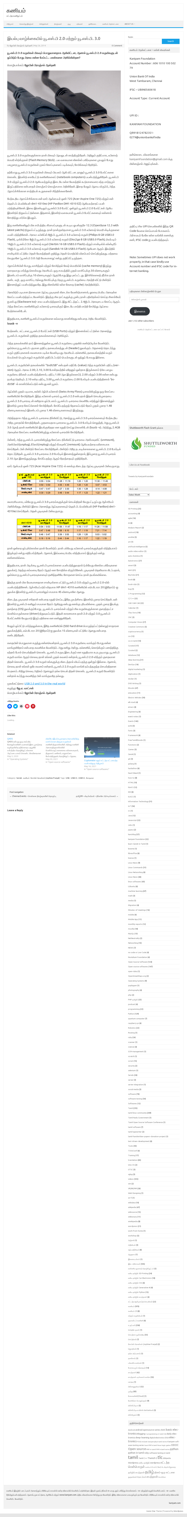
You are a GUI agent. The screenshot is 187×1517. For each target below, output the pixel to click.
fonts (130, 731)
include (144, 1442)
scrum (130, 1061)
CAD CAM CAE (134, 603)
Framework (133, 735)
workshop (132, 1236)
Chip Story (132, 613)
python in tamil (136, 1452)
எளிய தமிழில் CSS (135, 1283)
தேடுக (130, 37)
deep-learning (142, 1437)
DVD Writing (133, 683)
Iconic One (151, 1511)
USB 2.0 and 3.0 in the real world (44, 683)
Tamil (130, 1108)
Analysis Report (134, 528)
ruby (130, 1037)
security (131, 1066)
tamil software (134, 1127)
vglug (130, 1174)
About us (129, 24)
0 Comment (117, 45)
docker (131, 679)
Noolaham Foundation (137, 957)
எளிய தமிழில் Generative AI (139, 1287)
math (130, 896)
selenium (132, 1070)
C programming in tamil (154, 1434)
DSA (167, 1437)
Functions (132, 745)
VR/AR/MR (132, 1188)
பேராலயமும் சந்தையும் (136, 1368)
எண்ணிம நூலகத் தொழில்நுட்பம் (141, 1269)
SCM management (135, 1051)
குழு (69, 24)
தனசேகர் (132, 1358)
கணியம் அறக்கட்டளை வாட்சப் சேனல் (154, 329)
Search (171, 41)
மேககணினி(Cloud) (136, 1396)
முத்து (130, 1391)
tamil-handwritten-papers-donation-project (147, 1136)
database (132, 655)
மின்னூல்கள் (43, 24)
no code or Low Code (137, 952)
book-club (132, 584)
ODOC (175, 1445)
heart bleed (133, 773)
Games (131, 749)
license (131, 858)
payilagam (132, 985)
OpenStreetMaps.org (137, 976)
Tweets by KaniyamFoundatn (141, 476)
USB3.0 (81, 778)
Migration (132, 905)
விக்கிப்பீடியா (133, 1406)
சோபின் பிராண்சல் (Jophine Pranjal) (45, 778)
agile (130, 518)
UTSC (130, 1169)
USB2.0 (74, 778)
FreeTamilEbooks (135, 740)
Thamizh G (152, 1458)
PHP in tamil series (163, 1449)
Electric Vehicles (134, 697)
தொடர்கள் (141, 1477)
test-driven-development (138, 1141)
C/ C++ (131, 598)
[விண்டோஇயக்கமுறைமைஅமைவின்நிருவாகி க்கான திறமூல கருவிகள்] (65, 750)
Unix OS (131, 1165)
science (131, 1047)
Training (131, 1155)
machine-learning (135, 891)
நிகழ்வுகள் (58, 24)
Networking (133, 943)
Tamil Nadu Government (138, 1118)
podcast (131, 1004)
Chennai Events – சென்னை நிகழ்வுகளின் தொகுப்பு (33, 796)
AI (129, 523)
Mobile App (133, 919)
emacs (131, 707)
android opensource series (147, 1430)
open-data (132, 971)
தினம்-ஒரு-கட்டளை (164, 1472)
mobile (131, 915)
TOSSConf (132, 1151)
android (131, 532)
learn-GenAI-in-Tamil (137, 844)
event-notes (133, 716)
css (129, 636)
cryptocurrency (134, 631)
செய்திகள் (132, 1339)
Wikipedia (167, 1458)
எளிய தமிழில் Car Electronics (139, 1278)
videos (131, 1179)
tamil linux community (137, 1113)
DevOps (131, 664)
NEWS (130, 948)
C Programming (134, 594)
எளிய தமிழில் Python (136, 1292)
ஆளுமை (131, 1254)
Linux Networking (135, 872)
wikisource (132, 1212)
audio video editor (136, 551)
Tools (130, 1146)
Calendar (132, 608)
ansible (131, 537)
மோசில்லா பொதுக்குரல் (137, 1401)
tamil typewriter (135, 1132)
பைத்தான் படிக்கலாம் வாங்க (139, 1377)
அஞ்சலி (131, 1240)
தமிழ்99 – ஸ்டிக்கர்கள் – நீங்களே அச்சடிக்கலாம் (97, 796)
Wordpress (133, 1463)
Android (131, 1430)
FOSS (139, 1442)
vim (129, 1184)
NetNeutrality (134, 938)
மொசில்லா (162, 1477)
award (131, 565)
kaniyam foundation (136, 839)
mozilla (131, 929)
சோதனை (90, 778)
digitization (133, 674)
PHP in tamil (151, 1449)
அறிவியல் (132, 1245)
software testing (135, 1099)
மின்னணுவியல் (134, 1387)
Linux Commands (135, 867)
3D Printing (132, 509)
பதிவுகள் (79, 24)
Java (130, 816)
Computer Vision (135, 622)
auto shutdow (134, 556)
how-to (131, 778)
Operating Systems (136, 981)
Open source (137, 1449)
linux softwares (134, 882)
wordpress (132, 1226)
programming (134, 1009)
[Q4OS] (26, 749)
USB (67, 778)
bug (129, 589)
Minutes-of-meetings (137, 910)
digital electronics (157, 1438)
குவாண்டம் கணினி (135, 1321)
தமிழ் (149, 1471)
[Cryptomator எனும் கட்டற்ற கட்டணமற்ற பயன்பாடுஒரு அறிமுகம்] (102, 747)
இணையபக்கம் (134, 1259)
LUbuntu (131, 886)
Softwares (132, 1103)
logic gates (166, 1445)
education (132, 693)
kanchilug (132, 834)
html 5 (130, 787)
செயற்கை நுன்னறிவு (136, 1335)
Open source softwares (138, 966)
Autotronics (133, 561)
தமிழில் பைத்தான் (136, 1472)
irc (129, 811)
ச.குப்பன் (131, 1325)
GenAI (130, 754)
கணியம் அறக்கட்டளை (110, 24)
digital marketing (135, 669)
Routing (131, 1033)
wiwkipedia (133, 1221)
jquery (130, 830)
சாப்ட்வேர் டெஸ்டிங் (160, 1467)
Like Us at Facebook (140, 464)
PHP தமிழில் (133, 1000)
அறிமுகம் (10, 24)
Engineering (133, 712)
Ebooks (131, 688)
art (129, 542)
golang (131, 764)
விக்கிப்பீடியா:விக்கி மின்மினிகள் (140, 1410)
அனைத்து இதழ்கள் (26, 24)
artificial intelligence (136, 547)
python (174, 1448)
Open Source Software (137, 962)
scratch (131, 1056)
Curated (131, 646)
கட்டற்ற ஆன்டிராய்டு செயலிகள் (140, 1302)
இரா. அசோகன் (134, 1264)
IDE (129, 792)
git (129, 759)
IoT (129, 806)
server (130, 1080)
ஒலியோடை (93, 24)
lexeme (131, 849)
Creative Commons (136, 627)
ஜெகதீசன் (132, 1349)
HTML (130, 782)
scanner (131, 1042)
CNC (130, 617)
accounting (132, 513)
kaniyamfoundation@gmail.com (149, 159)
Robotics (132, 1028)
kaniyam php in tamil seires (157, 1442)
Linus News (132, 863)
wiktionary (132, 1217)
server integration (135, 1085)
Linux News (133, 877)
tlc (160, 1457)
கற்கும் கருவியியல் (135, 1316)
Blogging (141, 1434)
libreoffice (132, 853)
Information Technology (138, 801)
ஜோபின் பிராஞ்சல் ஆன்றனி (21, 45)
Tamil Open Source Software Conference (145, 1122)
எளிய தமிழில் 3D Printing (138, 1273)
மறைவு (130, 1382)
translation (132, 1160)
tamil (133, 1457)
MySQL (131, 934)
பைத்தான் (132, 1372)
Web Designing (134, 1193)
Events (131, 721)
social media (133, 1089)
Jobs (130, 825)
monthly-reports (135, 924)
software (132, 1094)
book (130, 579)
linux (159, 1445)
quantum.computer (136, 1019)
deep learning (134, 660)
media (130, 900)
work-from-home (135, 1231)
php (129, 995)
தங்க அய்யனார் (134, 1353)
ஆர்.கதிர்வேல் (133, 1250)
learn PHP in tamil (150, 1445)
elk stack (131, 702)
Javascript (132, 820)
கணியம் (16, 10)
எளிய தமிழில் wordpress (149, 1463)
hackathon (132, 768)
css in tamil (132, 641)
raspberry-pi (133, 1023)
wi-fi (130, 1198)
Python (131, 1014)
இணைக (139, 311)
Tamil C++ (142, 1458)
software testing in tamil (159, 1453)
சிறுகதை (172, 1467)
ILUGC (130, 797)
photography (133, 990)
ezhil (130, 726)
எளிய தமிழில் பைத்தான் (137, 1297)
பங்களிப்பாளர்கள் (135, 1363)
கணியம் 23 (132, 1311)
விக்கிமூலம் (132, 1415)
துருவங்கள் (132, 1477)
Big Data (131, 575)
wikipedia (132, 1207)
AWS (130, 570)
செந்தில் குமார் (134, 1330)
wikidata (131, 1203)
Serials (19, 778)
